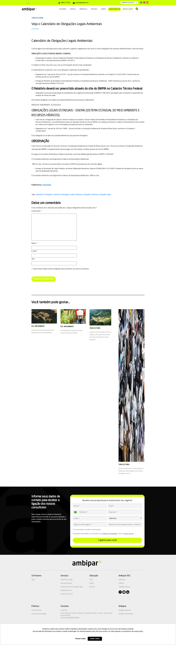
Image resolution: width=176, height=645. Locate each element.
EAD (91, 579)
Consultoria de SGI (66, 594)
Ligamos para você (114, 9)
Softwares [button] (62, 9)
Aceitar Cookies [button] (95, 638)
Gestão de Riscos (66, 583)
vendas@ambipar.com (81, 2)
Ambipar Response (125, 610)
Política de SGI (36, 610)
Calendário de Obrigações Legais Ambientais (68, 194)
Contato (103, 9)
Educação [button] (94, 9)
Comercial (63, 610)
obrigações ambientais (91, 194)
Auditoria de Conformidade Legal (71, 587)
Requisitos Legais (66, 579)
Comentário (36, 211)
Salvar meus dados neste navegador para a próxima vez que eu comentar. (61, 269)
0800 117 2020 (65, 2)
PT (141, 2)
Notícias (92, 587)
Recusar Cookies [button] (80, 638)
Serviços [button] (72, 9)
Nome (34, 243)
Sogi (33, 579)
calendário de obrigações (44, 194)
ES (147, 2)
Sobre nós (122, 579)
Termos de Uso (129, 534)
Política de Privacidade (109, 534)
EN (144, 2)
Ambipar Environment (126, 614)
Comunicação (46, 185)
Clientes (121, 583)
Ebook (92, 583)
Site (33, 259)
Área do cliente (128, 9)
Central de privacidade (38, 614)
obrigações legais (105, 194)
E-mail (34, 251)
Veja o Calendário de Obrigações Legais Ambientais (66, 24)
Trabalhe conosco (124, 587)
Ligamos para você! (107, 540)
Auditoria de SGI (65, 590)
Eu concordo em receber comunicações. (87, 529)
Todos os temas (37, 18)
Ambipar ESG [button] (83, 9)
